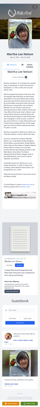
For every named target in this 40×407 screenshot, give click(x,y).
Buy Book (19, 265)
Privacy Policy (14, 399)
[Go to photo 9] (22, 374)
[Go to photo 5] (18, 374)
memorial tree (27, 184)
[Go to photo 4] (17, 374)
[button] (20, 363)
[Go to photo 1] (13, 374)
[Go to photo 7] (20, 374)
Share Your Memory (12, 291)
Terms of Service (25, 399)
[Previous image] (4, 363)
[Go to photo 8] (21, 374)
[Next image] (36, 363)
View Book (9, 265)
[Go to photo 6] (19, 374)
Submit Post (20, 323)
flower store (25, 187)
